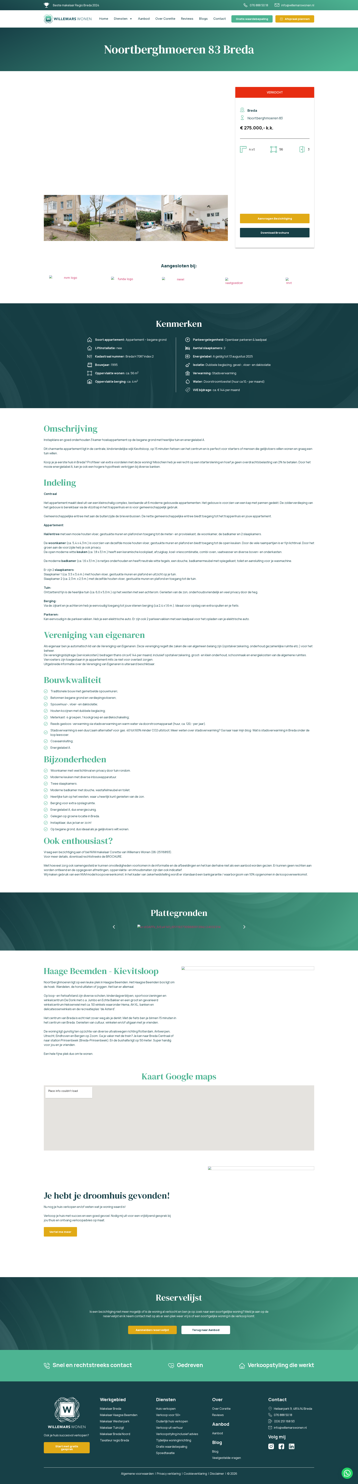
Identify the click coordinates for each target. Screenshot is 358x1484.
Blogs (203, 19)
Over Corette (165, 19)
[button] (47, 218)
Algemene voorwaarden (137, 1474)
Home (103, 19)
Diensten (121, 19)
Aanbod (144, 19)
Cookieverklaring (195, 1474)
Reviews (187, 19)
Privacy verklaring (169, 1474)
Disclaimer (217, 1474)
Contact (219, 19)
